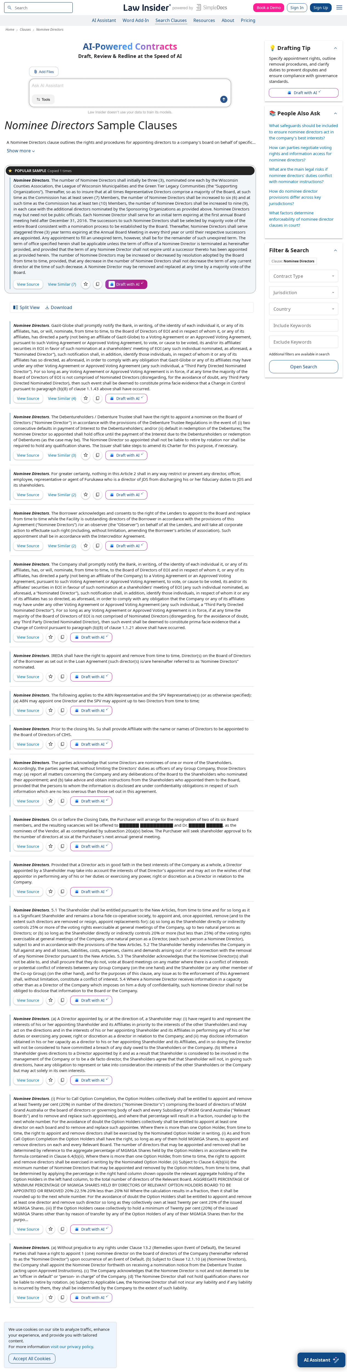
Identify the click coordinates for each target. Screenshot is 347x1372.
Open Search (303, 367)
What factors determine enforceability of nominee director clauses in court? (301, 219)
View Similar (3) (62, 455)
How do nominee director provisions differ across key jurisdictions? (295, 197)
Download (61, 307)
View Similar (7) (62, 284)
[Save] (85, 284)
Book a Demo (269, 7)
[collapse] (333, 276)
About (228, 20)
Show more (19, 151)
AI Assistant (104, 20)
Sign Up (321, 7)
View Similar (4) (62, 398)
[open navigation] (339, 8)
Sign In (297, 7)
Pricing (248, 20)
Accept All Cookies (32, 1359)
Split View (30, 307)
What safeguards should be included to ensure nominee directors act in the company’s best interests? (303, 132)
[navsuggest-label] (38, 7)
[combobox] (38, 7)
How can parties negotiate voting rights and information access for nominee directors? (300, 153)
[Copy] (97, 284)
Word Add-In (136, 20)
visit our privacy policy (72, 1346)
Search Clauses (171, 20)
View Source (28, 284)
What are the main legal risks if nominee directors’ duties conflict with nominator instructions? (300, 175)
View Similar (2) (62, 494)
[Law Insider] (174, 7)
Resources (204, 20)
